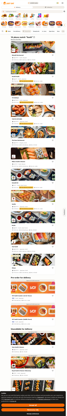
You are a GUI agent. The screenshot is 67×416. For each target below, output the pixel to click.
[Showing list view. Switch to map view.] (64, 11)
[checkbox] (4, 24)
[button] (7, 3)
